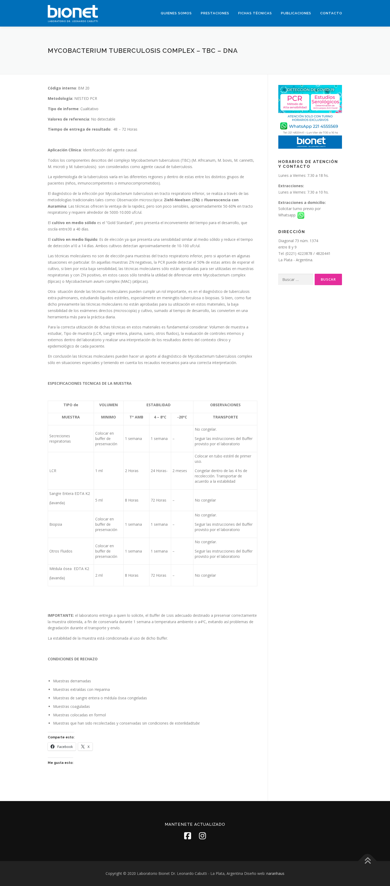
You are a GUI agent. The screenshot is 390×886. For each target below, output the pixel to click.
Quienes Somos (176, 13)
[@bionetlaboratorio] (188, 836)
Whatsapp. (287, 214)
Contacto (331, 13)
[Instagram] (202, 836)
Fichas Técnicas (255, 13)
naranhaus (275, 873)
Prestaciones (215, 13)
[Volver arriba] (367, 861)
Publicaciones (296, 13)
